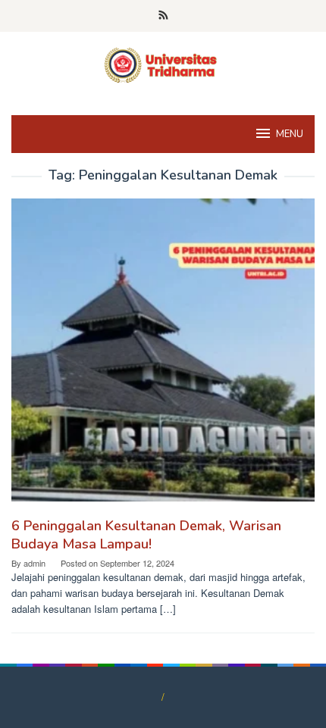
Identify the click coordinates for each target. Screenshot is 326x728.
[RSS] (163, 16)
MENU (289, 134)
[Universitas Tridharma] (163, 64)
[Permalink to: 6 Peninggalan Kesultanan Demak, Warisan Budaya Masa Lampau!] (163, 355)
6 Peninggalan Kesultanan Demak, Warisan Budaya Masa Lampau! (146, 535)
